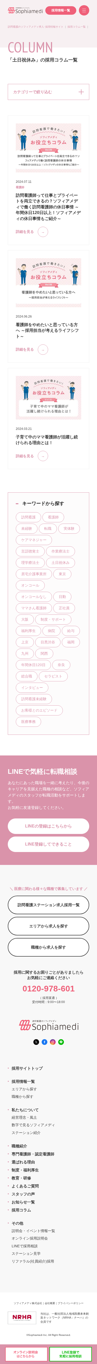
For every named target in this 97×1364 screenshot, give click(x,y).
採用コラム (21, 1210)
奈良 (61, 665)
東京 (62, 574)
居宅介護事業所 (34, 574)
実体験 (69, 528)
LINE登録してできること (48, 844)
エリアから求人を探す (48, 926)
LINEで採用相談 (25, 1246)
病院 (51, 631)
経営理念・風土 (24, 1117)
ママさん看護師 (34, 608)
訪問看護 (28, 517)
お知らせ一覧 (23, 1202)
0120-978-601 (49, 988)
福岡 (70, 642)
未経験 (26, 528)
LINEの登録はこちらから (48, 826)
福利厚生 (28, 631)
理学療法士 (30, 563)
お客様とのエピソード (39, 710)
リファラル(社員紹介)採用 (33, 1261)
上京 (24, 642)
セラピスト (53, 676)
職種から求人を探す (48, 947)
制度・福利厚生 (25, 1170)
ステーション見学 (26, 1253)
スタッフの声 (23, 1194)
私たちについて (25, 1110)
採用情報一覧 (60, 10)
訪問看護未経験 (34, 699)
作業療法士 (60, 551)
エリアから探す (24, 1089)
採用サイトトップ (27, 1068)
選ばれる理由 (23, 1162)
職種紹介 (19, 1146)
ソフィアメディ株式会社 (28, 1303)
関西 (44, 653)
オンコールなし (34, 597)
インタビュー (32, 687)
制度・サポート (53, 619)
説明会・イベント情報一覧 (33, 1231)
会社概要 (50, 1303)
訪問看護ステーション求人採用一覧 (49, 905)
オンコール (30, 585)
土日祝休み (60, 563)
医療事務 (28, 722)
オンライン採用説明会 (30, 1238)
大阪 (24, 619)
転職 (47, 528)
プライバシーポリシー (71, 1303)
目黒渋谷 (48, 642)
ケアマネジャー (34, 540)
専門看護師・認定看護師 (33, 1154)
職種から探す (22, 1096)
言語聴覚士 (30, 551)
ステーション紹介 (26, 1133)
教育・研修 (21, 1178)
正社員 (64, 608)
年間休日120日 (33, 665)
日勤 (62, 597)
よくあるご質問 (25, 1186)
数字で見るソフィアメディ (33, 1125)
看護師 (53, 517)
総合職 (26, 676)
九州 (24, 653)
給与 (70, 631)
